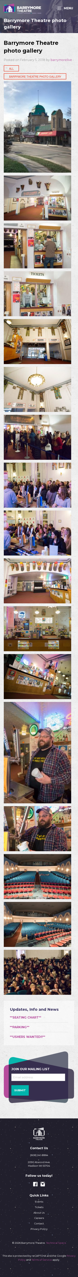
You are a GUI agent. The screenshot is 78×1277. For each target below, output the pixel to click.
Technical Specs (56, 1242)
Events (39, 1201)
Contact (39, 1223)
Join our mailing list (30, 1069)
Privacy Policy (39, 1229)
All (11, 68)
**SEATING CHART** (25, 1017)
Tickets (39, 1207)
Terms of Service (41, 1259)
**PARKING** (19, 1027)
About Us (39, 1212)
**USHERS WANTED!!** (27, 1037)
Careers (39, 1218)
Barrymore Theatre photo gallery (35, 76)
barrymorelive (61, 60)
